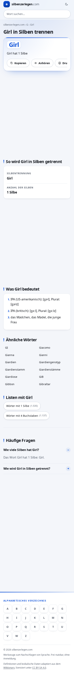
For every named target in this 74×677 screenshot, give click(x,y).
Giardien (10, 362)
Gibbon (9, 384)
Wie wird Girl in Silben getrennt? (26, 468)
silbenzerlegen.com (13, 24)
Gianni (43, 355)
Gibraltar (44, 384)
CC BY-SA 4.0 (39, 667)
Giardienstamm (15, 369)
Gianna (9, 355)
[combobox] (37, 14)
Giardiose (11, 377)
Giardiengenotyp (50, 362)
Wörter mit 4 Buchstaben (26, 415)
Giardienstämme (49, 369)
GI (6, 347)
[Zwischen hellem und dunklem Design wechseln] (66, 4)
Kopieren (20, 63)
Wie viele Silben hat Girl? (21, 450)
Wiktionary (9, 667)
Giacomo (44, 347)
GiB (41, 377)
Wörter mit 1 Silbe (22, 406)
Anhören (44, 63)
